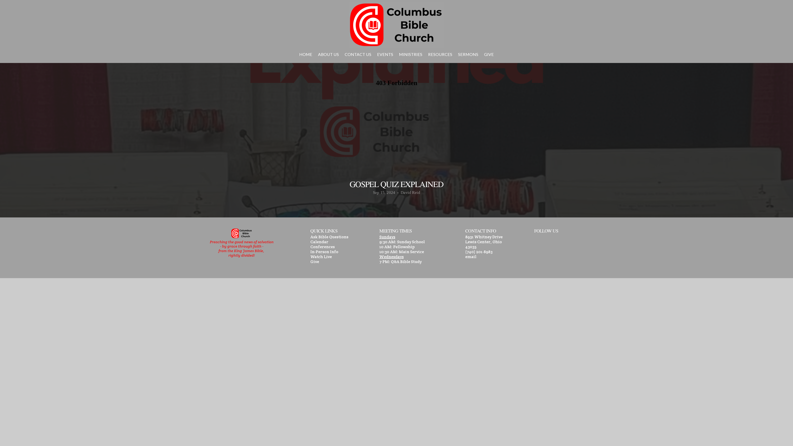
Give (489, 54)
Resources (440, 54)
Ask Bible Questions (329, 237)
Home (306, 54)
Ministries (411, 54)
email (470, 256)
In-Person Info (324, 251)
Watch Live (321, 256)
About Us (329, 54)
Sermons (468, 54)
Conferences (322, 246)
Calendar (319, 241)
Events (385, 54)
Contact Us (358, 54)
